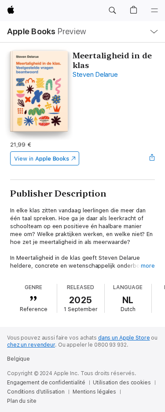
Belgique (18, 359)
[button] (112, 10)
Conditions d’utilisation (36, 392)
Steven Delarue (95, 75)
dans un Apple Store (124, 338)
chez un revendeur (31, 345)
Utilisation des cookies (121, 383)
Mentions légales (94, 392)
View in (41, 158)
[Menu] (154, 10)
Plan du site (22, 401)
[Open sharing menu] (152, 158)
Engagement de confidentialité (46, 383)
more (148, 265)
